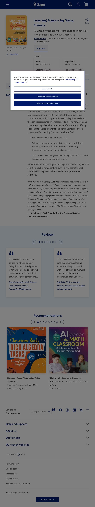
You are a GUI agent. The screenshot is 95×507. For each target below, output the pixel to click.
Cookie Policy (19, 82)
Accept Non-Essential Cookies (47, 96)
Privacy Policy (70, 80)
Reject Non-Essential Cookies (47, 103)
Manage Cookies (47, 89)
